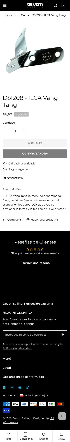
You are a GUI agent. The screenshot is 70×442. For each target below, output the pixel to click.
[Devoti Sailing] (35, 5)
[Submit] (62, 334)
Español (8, 395)
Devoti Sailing (22, 418)
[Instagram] (12, 387)
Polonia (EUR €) (35, 395)
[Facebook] (4, 387)
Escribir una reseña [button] (35, 263)
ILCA (21, 15)
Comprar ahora (35, 153)
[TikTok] (28, 387)
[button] (63, 5)
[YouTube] (20, 387)
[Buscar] (55, 5)
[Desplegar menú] (5, 5)
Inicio (8, 15)
